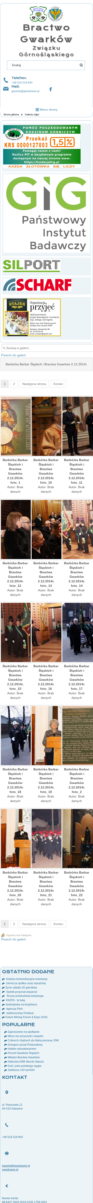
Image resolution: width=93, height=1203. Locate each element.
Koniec (58, 384)
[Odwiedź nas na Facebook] (50, 89)
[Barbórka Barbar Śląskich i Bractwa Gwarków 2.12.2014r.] (15, 427)
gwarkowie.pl (10, 1169)
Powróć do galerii (13, 355)
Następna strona (34, 384)
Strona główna (11, 114)
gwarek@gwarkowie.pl (26, 91)
